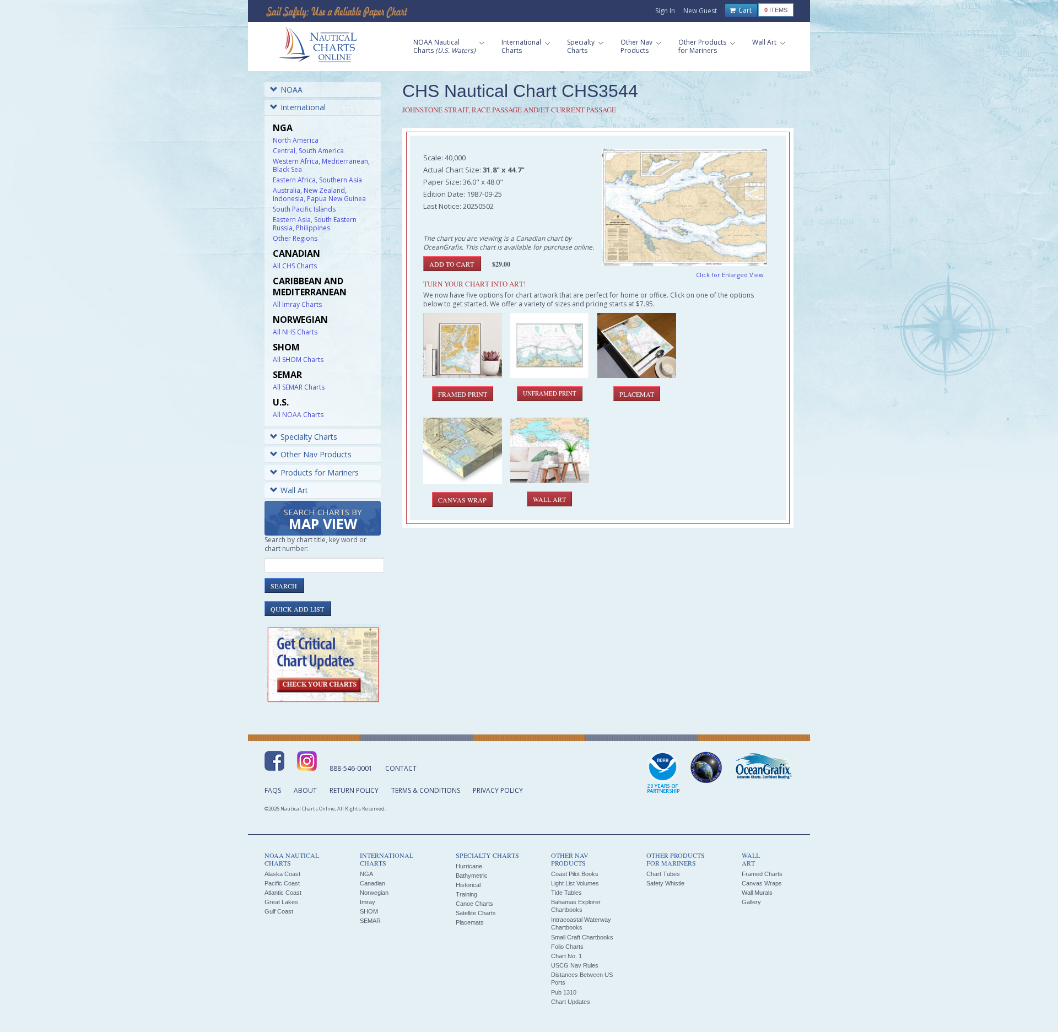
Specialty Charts (308, 436)
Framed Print (462, 394)
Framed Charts (762, 874)
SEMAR (370, 920)
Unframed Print (549, 393)
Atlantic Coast (282, 892)
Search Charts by (323, 519)
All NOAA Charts (298, 414)
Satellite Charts (476, 913)
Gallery (751, 902)
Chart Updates (570, 1001)
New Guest (700, 10)
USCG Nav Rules (574, 965)
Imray (367, 902)
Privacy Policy (498, 790)
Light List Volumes (575, 883)
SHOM (369, 911)
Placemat (636, 394)
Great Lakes (281, 902)
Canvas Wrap (462, 499)
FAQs (272, 790)
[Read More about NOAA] (663, 773)
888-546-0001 (351, 768)
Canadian (372, 883)
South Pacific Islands (304, 209)
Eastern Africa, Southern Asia (317, 180)
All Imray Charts (297, 304)
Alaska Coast (282, 874)
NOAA (291, 89)
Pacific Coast (282, 883)
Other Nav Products (316, 454)
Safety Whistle (665, 883)
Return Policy (354, 790)
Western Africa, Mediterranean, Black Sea (321, 165)
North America (296, 140)
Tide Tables (566, 892)
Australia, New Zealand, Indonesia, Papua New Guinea (319, 194)
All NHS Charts (295, 332)
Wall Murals (757, 892)
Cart (744, 10)
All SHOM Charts (298, 359)
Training (466, 894)
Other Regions (295, 238)
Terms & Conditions (425, 790)
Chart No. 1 (566, 956)
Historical (468, 885)
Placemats (470, 922)
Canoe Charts (474, 903)
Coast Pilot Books (574, 874)
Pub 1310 (563, 992)
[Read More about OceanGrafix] (763, 767)
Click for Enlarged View (730, 275)
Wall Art (294, 490)
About (305, 790)
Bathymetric (472, 875)
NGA (366, 874)
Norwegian (374, 892)
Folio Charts (567, 946)
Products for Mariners (319, 472)
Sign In (665, 10)
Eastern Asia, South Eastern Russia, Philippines (315, 224)
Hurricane (469, 866)
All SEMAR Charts (299, 387)
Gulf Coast (278, 911)
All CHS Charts (295, 266)
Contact (401, 768)
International (303, 107)
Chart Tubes (663, 874)
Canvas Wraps (762, 883)
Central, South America (308, 150)
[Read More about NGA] (706, 767)
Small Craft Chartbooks (582, 937)
